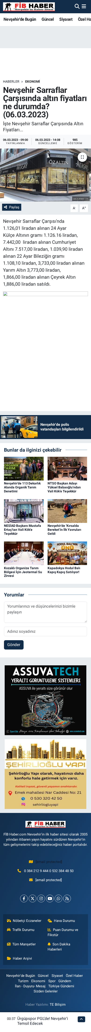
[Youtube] (50, 898)
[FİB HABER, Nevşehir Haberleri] (29, 6)
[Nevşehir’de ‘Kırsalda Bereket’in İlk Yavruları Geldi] (67, 510)
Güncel (48, 19)
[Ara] (77, 6)
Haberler (11, 81)
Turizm (23, 981)
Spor (52, 981)
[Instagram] (41, 898)
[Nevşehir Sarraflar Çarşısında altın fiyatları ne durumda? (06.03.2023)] (45, 175)
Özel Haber (74, 976)
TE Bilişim (58, 1004)
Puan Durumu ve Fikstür (63, 932)
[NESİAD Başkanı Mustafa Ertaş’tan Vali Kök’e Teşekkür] (24, 510)
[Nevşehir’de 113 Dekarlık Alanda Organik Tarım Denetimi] (24, 468)
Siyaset (65, 19)
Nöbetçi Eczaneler (27, 921)
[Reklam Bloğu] (45, 699)
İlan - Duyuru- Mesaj (30, 986)
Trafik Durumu (23, 930)
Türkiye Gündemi (61, 986)
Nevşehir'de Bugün (20, 19)
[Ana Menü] (84, 6)
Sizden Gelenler (46, 991)
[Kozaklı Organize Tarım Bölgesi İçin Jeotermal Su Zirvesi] (24, 553)
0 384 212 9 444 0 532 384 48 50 (49, 871)
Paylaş (14, 207)
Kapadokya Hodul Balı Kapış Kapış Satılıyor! (64, 570)
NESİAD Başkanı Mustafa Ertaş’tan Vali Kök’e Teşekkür (22, 529)
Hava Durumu (64, 921)
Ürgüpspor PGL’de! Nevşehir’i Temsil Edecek (42, 1021)
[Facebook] (24, 898)
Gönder (13, 644)
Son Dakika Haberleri (59, 946)
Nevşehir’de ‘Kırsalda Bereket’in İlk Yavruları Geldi (64, 529)
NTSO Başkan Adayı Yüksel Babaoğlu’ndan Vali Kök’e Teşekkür (64, 487)
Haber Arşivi (22, 958)
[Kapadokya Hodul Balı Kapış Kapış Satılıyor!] (67, 553)
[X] (32, 898)
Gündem (64, 981)
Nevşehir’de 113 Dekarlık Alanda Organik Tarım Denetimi (22, 487)
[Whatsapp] (58, 898)
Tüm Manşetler (24, 944)
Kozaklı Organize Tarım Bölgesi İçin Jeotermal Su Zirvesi (23, 572)
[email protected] (49, 862)
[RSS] (67, 898)
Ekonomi (32, 81)
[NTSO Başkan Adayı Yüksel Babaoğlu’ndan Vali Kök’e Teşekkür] (67, 468)
